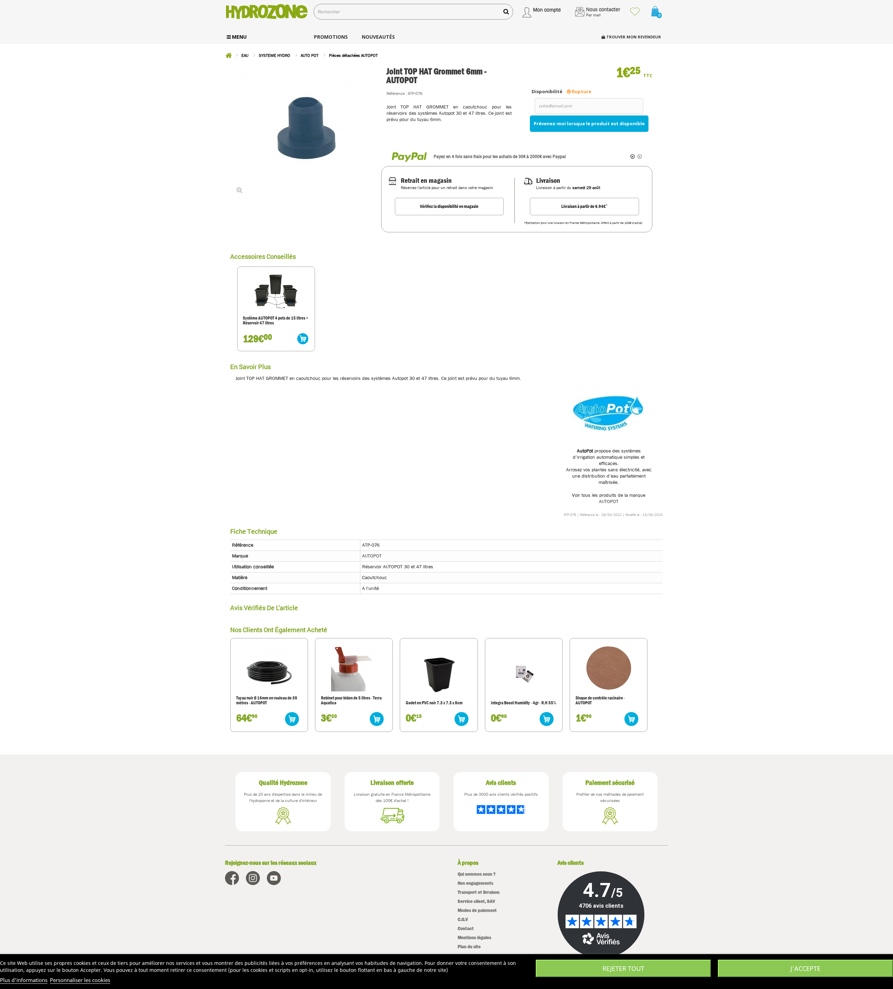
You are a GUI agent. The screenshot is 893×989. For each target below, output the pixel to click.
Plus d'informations (23, 979)
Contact (466, 928)
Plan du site (469, 947)
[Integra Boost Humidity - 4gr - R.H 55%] (524, 673)
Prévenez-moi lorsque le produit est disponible (589, 123)
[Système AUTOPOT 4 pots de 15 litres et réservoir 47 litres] (276, 291)
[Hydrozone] (266, 11)
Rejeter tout (623, 968)
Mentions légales (474, 938)
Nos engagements (475, 883)
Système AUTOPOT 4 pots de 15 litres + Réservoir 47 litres (275, 321)
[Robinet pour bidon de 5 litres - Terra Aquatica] (354, 668)
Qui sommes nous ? (477, 874)
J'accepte (805, 968)
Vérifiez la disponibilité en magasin (449, 206)
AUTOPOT (608, 501)
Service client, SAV (476, 901)
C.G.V (463, 919)
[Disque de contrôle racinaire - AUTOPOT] (608, 668)
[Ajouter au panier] (302, 338)
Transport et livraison (479, 892)
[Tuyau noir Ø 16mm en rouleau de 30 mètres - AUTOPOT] (269, 668)
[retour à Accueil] (228, 55)
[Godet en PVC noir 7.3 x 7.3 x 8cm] (439, 673)
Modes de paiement (477, 910)
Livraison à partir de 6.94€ (584, 206)
